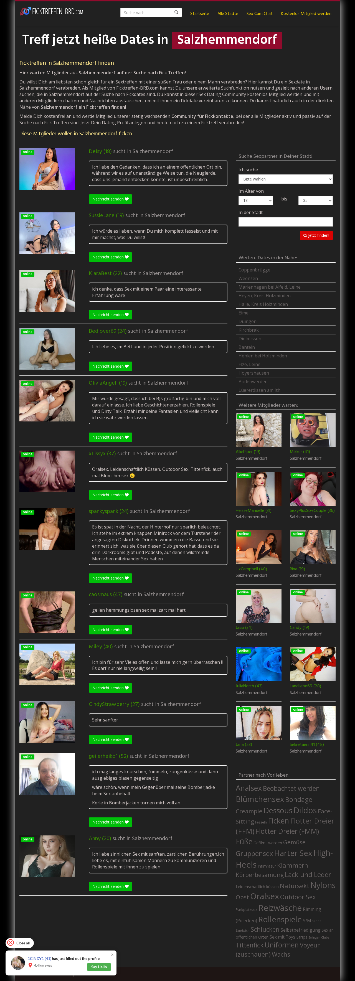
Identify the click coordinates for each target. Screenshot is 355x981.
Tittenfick (249, 945)
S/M (307, 920)
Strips (301, 937)
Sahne (316, 921)
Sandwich (243, 930)
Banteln (247, 347)
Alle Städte (227, 13)
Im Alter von (251, 191)
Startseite (199, 13)
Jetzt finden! (318, 235)
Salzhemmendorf (153, 151)
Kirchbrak (249, 330)
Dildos (305, 810)
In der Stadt (251, 212)
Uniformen (282, 944)
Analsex (249, 788)
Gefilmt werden (267, 842)
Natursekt (294, 885)
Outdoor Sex (298, 897)
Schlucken (265, 929)
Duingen (248, 321)
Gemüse (294, 842)
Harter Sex (293, 853)
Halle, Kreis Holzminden (263, 304)
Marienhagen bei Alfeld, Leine (270, 287)
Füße (244, 842)
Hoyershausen (254, 373)
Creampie (249, 811)
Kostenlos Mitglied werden (306, 13)
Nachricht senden (108, 199)
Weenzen (248, 278)
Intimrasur (267, 866)
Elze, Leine (249, 364)
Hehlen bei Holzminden (263, 356)
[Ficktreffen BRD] (51, 14)
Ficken (278, 821)
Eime (243, 313)
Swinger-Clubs (318, 937)
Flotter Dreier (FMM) (287, 831)
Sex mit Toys (282, 937)
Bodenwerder (253, 381)
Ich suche (248, 170)
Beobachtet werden (291, 788)
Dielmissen (250, 339)
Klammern (292, 865)
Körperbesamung (260, 875)
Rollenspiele (280, 919)
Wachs (281, 954)
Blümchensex (260, 799)
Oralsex (264, 896)
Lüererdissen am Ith (259, 390)
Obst (242, 897)
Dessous (277, 810)
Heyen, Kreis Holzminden (265, 296)
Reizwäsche (280, 907)
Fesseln (261, 822)
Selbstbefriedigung (301, 930)
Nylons (323, 885)
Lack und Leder (308, 874)
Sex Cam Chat (260, 13)
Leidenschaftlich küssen (257, 886)
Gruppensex (254, 853)
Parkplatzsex (246, 909)
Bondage (298, 799)
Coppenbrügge (254, 270)
